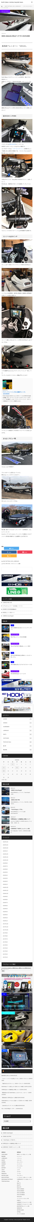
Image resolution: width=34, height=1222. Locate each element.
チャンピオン (20, 1166)
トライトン (19, 1158)
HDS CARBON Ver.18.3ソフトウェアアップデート (21, 628)
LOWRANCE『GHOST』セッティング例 (20, 828)
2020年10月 (5, 848)
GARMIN (17, 719)
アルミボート (20, 1175)
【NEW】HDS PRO (15, 799)
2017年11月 (5, 926)
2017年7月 (5, 939)
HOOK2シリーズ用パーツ (9, 612)
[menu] (32, 2)
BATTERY (4, 1167)
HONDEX (17, 722)
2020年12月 (5, 845)
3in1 (4, 563)
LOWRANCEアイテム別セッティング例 (24, 1180)
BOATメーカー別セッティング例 (24, 1154)
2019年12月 (5, 854)
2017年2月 (5, 954)
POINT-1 (19, 1200)
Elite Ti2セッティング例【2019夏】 (19, 637)
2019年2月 (5, 881)
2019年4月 (5, 875)
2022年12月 (5, 841)
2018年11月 (5, 890)
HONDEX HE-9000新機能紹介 (10, 609)
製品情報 (17, 749)
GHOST (3, 1160)
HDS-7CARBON (20, 1189)
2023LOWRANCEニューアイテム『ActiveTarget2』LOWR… (21, 793)
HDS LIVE (8, 563)
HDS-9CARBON (20, 1190)
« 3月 (3, 779)
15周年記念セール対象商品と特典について (11, 1089)
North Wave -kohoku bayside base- (16, 1219)
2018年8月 (5, 899)
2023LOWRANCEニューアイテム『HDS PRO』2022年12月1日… (21, 803)
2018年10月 (5, 893)
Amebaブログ (8, 1071)
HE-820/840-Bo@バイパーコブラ (18, 673)
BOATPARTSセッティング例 (23, 1206)
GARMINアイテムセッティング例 (24, 1202)
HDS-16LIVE (12, 144)
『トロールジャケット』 (18, 148)
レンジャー (19, 1156)
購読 (3, 971)
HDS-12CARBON (21, 1192)
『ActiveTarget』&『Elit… (17, 809)
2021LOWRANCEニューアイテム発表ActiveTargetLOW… (18, 812)
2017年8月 (5, 936)
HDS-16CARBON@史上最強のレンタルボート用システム (21, 656)
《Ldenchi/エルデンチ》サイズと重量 (10, 1105)
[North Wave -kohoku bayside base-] (14, 2)
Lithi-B (3, 1169)
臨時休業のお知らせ (6, 1075)
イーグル (19, 1173)
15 (3, 770)
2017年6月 (5, 942)
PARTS (17, 734)
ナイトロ (19, 1167)
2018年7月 (5, 902)
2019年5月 (5, 872)
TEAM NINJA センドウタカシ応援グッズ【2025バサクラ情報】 (15, 1100)
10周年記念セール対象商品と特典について (20, 819)
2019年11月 (5, 857)
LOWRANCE (16, 561)
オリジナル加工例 (21, 1213)
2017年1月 (5, 957)
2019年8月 (5, 863)
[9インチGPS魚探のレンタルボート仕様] (24, 569)
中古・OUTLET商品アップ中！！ (9, 1108)
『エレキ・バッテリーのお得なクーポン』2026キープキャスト (15, 1078)
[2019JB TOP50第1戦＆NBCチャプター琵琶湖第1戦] (9, 569)
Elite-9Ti (19, 1185)
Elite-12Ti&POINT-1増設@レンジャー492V (20, 646)
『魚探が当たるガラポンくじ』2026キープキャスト (13, 1083)
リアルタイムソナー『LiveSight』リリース (12, 606)
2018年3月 (5, 914)
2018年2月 (5, 917)
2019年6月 (5, 869)
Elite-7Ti (19, 1183)
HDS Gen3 (19, 1196)
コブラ (18, 1169)
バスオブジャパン (14, 563)
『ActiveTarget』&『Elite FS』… (10, 1140)
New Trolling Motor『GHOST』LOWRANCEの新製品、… (20, 831)
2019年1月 (5, 884)
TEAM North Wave (17, 742)
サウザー (19, 1171)
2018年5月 (5, 908)
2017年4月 (5, 948)
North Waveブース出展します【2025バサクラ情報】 (13, 1086)
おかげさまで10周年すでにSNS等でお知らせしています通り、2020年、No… (21, 822)
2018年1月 (5, 920)
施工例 (17, 745)
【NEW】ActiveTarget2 (8, 616)
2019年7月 (5, 866)
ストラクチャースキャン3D (23, 1198)
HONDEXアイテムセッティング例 (24, 1204)
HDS (12, 561)
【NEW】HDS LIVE (7, 602)
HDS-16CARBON (21, 1194)
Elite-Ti (4, 1050)
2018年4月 (5, 911)
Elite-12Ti (19, 1187)
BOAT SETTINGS (5, 11)
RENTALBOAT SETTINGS (8, 1012)
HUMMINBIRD (17, 726)
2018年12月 (5, 887)
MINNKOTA (5, 1031)
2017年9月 (5, 933)
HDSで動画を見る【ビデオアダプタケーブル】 (21, 664)
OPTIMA (3, 1171)
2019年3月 (5, 878)
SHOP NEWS (17, 738)
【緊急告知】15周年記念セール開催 (9, 1097)
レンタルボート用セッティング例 (24, 1177)
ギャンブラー (20, 1162)
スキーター (19, 1160)
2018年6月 (5, 905)
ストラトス (19, 1164)
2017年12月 (5, 923)
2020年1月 (5, 851)
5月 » (6, 779)
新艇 (19, 563)
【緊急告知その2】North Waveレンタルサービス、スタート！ (15, 1092)
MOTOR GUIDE (5, 1175)
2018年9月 (5, 896)
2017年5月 (5, 945)
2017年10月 (5, 929)
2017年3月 (5, 951)
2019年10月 (5, 860)
